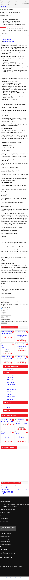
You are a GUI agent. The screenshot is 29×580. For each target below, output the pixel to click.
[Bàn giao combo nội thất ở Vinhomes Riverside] (21, 487)
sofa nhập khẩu (11, 382)
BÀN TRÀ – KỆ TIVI (8, 402)
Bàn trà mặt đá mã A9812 (7, 421)
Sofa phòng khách (11, 375)
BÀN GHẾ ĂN (7, 410)
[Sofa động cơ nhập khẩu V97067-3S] (21, 420)
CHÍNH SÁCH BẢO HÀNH (8, 39)
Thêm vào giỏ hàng (5, 302)
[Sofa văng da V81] (21, 344)
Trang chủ (2, 6)
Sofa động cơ (10, 369)
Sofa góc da (10, 387)
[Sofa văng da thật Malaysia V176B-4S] (21, 432)
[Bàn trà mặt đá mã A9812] (7, 419)
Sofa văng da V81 (21, 346)
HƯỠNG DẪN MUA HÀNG (8, 41)
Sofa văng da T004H (21, 358)
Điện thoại (11, 578)
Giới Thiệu (8, 516)
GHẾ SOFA (7, 6)
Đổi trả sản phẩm (7, 549)
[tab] (15, 38)
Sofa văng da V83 (7, 358)
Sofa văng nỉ (10, 394)
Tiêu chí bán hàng (8, 518)
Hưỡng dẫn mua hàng (7, 536)
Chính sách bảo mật (9, 2)
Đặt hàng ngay (4, 322)
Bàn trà (9, 405)
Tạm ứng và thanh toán (7, 547)
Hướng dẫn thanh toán (23, 2)
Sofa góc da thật (11, 384)
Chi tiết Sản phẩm (7, 38)
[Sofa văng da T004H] (21, 356)
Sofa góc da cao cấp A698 (7, 333)
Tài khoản (27, 2)
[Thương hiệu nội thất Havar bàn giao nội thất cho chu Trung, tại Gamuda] (7, 487)
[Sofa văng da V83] (7, 356)
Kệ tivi (8, 407)
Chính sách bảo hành (16, 2)
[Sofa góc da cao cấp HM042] (21, 332)
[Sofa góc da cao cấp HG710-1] (7, 432)
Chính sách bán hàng (2, 2)
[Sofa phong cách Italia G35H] (7, 344)
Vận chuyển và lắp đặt (7, 544)
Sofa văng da (10, 392)
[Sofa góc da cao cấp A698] (7, 331)
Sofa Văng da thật (11, 389)
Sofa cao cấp (10, 377)
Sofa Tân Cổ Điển (11, 396)
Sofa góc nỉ (10, 399)
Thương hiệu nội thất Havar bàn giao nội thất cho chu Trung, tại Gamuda (7, 492)
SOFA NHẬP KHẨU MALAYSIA (11, 366)
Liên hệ (7, 578)
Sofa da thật (10, 379)
